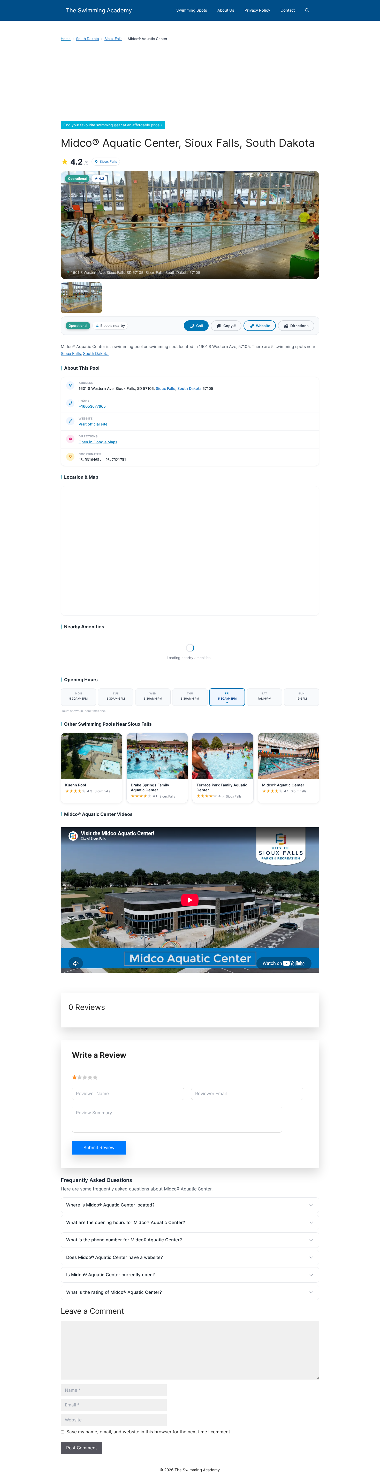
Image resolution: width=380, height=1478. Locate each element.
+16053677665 (92, 406)
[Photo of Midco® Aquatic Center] (190, 225)
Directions (299, 325)
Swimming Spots (191, 10)
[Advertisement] (190, 83)
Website (263, 325)
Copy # (229, 325)
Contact (287, 10)
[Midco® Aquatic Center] (81, 297)
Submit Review (99, 1147)
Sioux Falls (113, 38)
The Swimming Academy (99, 10)
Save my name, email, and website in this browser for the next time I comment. (148, 1431)
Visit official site (93, 424)
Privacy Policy (257, 10)
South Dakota (87, 38)
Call (199, 325)
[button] (307, 10)
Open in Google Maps (98, 442)
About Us (225, 10)
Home (66, 38)
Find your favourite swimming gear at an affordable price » (113, 125)
